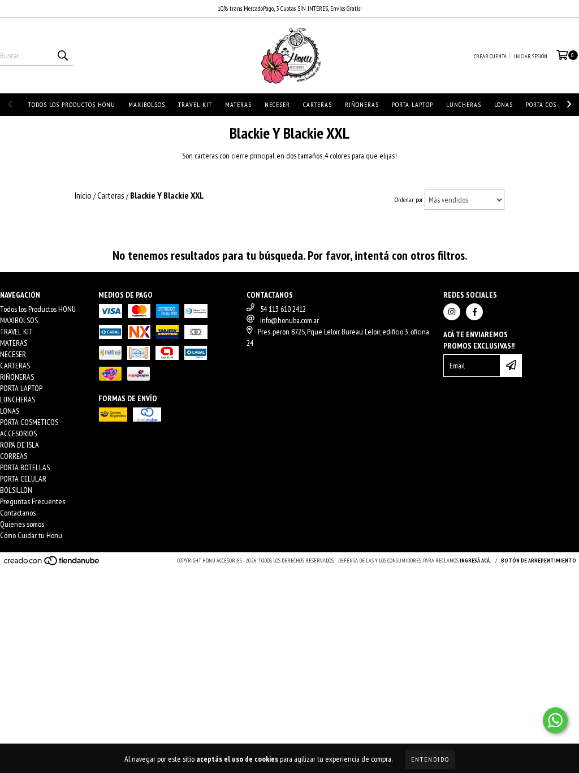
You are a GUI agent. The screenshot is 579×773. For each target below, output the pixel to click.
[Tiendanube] (52, 564)
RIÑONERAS (362, 104)
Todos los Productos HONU (71, 104)
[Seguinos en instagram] (451, 311)
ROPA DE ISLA (19, 445)
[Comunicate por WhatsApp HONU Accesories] (555, 720)
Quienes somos (22, 524)
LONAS (503, 104)
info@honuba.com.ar (289, 320)
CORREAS (13, 456)
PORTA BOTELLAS (25, 467)
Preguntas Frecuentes (32, 501)
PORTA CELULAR (23, 479)
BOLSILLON (16, 490)
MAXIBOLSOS (146, 104)
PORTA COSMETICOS (29, 422)
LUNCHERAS (463, 104)
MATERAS (238, 104)
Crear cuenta (490, 56)
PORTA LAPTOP (412, 104)
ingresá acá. (475, 560)
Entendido (430, 759)
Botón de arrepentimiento (538, 560)
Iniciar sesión (530, 56)
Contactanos (18, 513)
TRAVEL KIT (195, 104)
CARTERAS (317, 104)
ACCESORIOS (18, 433)
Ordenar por (409, 199)
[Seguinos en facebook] (474, 311)
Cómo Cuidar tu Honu (31, 535)
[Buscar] (62, 55)
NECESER (277, 104)
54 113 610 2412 (283, 309)
